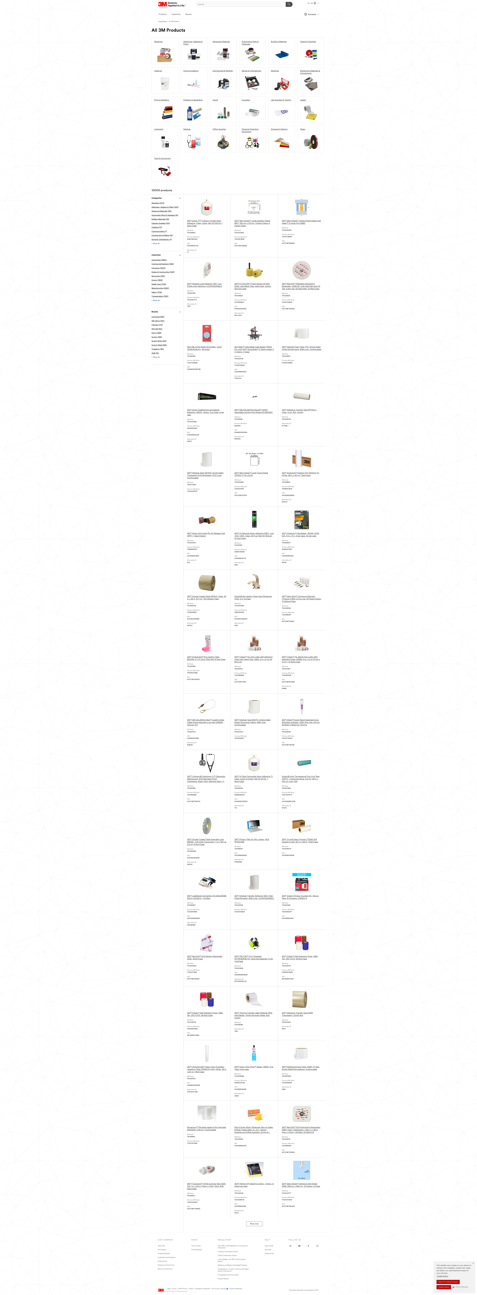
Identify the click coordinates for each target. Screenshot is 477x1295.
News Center (196, 1246)
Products (163, 14)
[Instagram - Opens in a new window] (317, 1246)
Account (312, 15)
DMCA (191, 1289)
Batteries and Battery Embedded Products (232, 1265)
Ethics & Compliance (165, 1269)
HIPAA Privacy (182, 1289)
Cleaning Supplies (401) (161, 223)
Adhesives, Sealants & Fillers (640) (165, 207)
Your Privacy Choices (218, 1289)
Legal (168, 1289)
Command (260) (158, 317)
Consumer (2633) (158, 268)
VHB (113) (155, 353)
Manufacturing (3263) (160, 288)
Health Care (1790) (159, 284)
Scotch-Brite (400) (159, 341)
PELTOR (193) (157, 329)
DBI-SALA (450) (158, 321)
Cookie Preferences (236, 1289)
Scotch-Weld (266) (159, 345)
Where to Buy (269, 1253)
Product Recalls (223, 1279)
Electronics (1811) (158, 276)
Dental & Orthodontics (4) (162, 240)
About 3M (161, 1246)
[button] (460, 1287)
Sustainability (162, 1261)
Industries (176, 14)
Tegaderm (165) (158, 349)
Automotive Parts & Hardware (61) (165, 215)
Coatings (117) (157, 227)
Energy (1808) (157, 280)
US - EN (310, 3)
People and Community (166, 1265)
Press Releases (196, 1250)
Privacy (174, 1289)
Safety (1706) (157, 292)
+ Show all (155, 244)
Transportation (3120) (160, 296)
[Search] (289, 4)
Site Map (268, 1250)
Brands (188, 14)
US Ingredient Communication (228, 1275)
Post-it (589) (156, 333)
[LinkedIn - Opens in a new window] (290, 1246)
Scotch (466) (157, 337)
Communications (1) (159, 231)
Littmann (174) (157, 325)
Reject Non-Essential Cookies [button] (448, 1282)
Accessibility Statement (202, 1289)
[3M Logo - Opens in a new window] (172, 4)
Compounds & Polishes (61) (162, 235)
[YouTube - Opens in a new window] (299, 1246)
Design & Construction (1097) (163, 272)
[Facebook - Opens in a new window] (308, 1246)
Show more (254, 1224)
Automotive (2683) (159, 260)
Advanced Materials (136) (161, 211)
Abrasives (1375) (158, 203)
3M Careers (162, 1250)
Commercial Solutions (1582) (163, 264)
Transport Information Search (228, 1252)
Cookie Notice (442, 1276)
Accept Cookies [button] (444, 1287)
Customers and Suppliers (167, 1257)
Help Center (269, 1246)
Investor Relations (164, 1253)
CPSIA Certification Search (227, 1255)
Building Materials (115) (160, 219)
